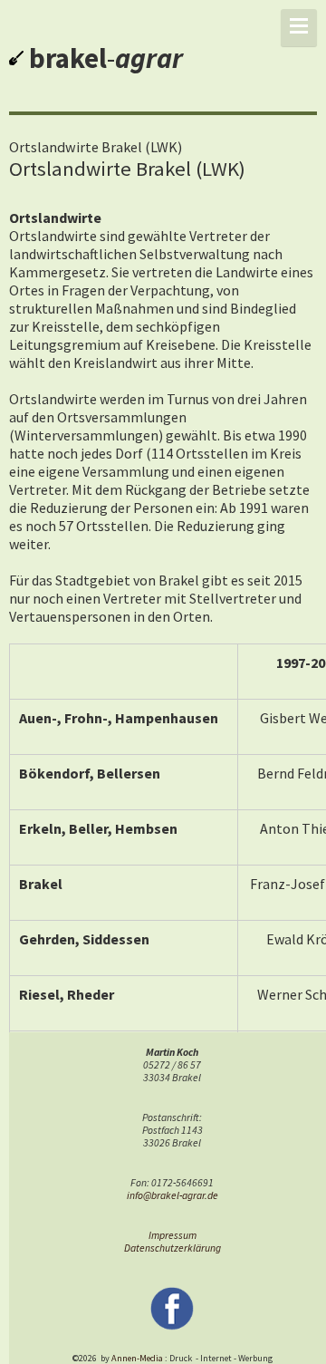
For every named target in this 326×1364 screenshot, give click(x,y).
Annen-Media (137, 1358)
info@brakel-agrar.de (172, 1195)
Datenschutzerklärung (172, 1248)
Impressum (173, 1235)
